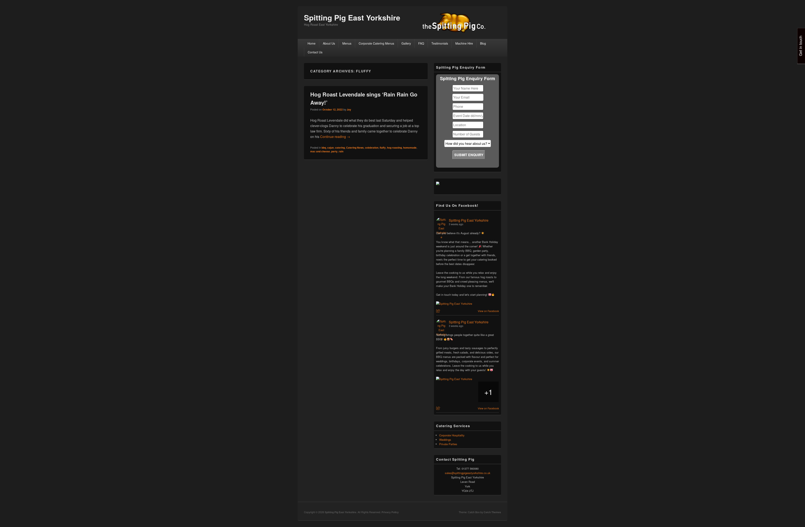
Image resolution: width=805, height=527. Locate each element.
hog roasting (394, 147)
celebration (371, 147)
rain (341, 151)
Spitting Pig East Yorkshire (352, 17)
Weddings (445, 440)
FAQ (421, 43)
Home (312, 43)
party (334, 151)
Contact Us (315, 52)
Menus (346, 43)
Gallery (406, 43)
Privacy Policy (390, 512)
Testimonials (439, 43)
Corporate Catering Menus (376, 43)
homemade (410, 147)
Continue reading (335, 136)
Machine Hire (464, 43)
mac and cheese (320, 151)
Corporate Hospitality (452, 435)
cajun (330, 147)
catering (340, 147)
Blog (483, 43)
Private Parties (448, 444)
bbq (324, 147)
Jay (349, 109)
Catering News (355, 147)
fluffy (383, 147)
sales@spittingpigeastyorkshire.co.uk (467, 473)
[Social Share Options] (438, 311)
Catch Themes (492, 512)
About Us (329, 43)
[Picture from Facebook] (446, 392)
